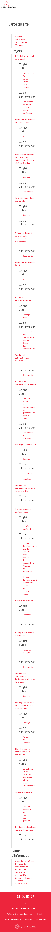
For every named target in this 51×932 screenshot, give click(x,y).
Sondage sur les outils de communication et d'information (25, 705)
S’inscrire (19, 45)
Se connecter (21, 42)
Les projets (20, 39)
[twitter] (23, 896)
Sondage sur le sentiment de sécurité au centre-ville (25, 488)
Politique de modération (17, 914)
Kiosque (26, 652)
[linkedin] (28, 896)
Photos (26, 107)
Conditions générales (24, 861)
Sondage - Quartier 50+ (25, 444)
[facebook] (18, 896)
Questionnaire (29, 786)
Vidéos (26, 340)
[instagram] (32, 896)
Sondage (26, 177)
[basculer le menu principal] (47, 5)
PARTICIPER (28, 73)
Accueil (18, 36)
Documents (28, 191)
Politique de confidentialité (24, 908)
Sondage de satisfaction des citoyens (22, 358)
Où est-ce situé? (25, 79)
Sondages (27, 614)
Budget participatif (23, 792)
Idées (25, 136)
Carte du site (21, 883)
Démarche (27, 398)
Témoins (19, 880)
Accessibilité (20, 875)
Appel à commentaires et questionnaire (29, 407)
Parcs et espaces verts (25, 600)
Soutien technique (23, 878)
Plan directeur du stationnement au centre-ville (23, 752)
